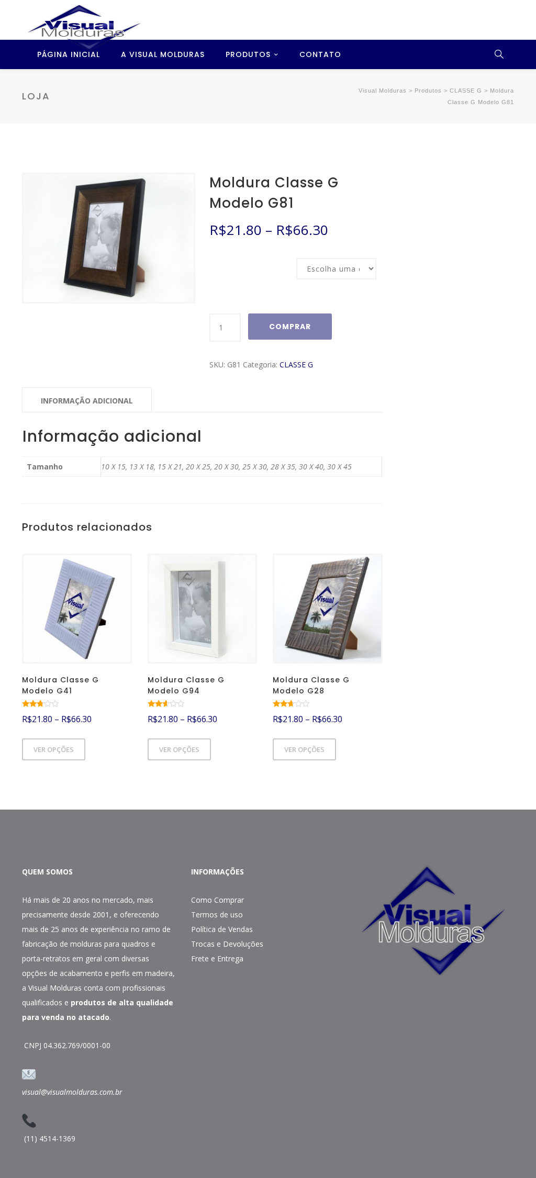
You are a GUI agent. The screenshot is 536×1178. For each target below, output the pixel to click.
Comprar (290, 326)
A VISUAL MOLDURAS (163, 54)
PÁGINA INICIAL (68, 54)
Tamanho (223, 259)
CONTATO (320, 54)
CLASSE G (296, 364)
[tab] (87, 399)
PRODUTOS (248, 54)
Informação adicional (87, 401)
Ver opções (54, 749)
